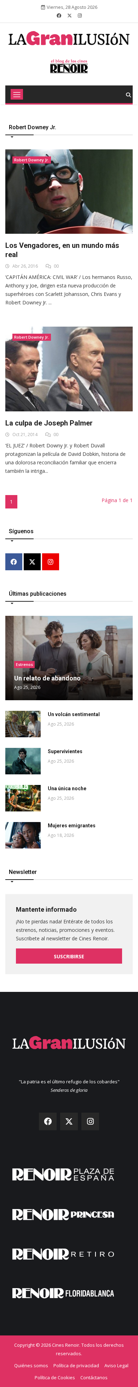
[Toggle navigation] (17, 94)
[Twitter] (32, 562)
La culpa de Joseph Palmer (49, 423)
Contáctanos (94, 1377)
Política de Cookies (55, 1377)
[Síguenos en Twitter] (69, 15)
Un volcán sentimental (74, 714)
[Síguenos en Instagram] (80, 15)
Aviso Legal (116, 1365)
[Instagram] (50, 562)
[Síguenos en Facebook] (59, 15)
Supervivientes (65, 751)
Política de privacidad (76, 1365)
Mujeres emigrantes (72, 825)
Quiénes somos (31, 1365)
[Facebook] (13, 562)
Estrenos (24, 664)
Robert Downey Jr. (31, 159)
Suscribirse (69, 956)
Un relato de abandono (47, 678)
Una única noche (67, 788)
